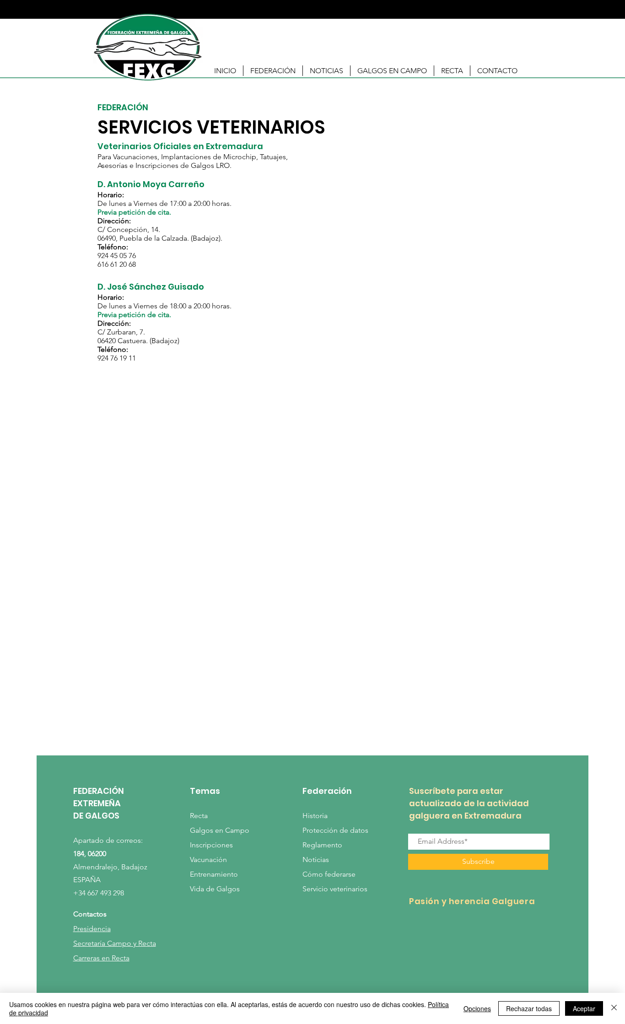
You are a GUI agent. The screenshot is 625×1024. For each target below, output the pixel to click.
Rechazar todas (529, 1008)
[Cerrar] (614, 1008)
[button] (272, 70)
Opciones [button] (477, 1008)
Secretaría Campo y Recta (114, 943)
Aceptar (584, 1008)
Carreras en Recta (101, 958)
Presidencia (92, 928)
